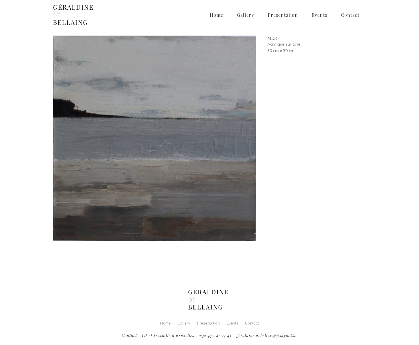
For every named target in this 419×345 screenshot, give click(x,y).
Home (165, 323)
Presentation (208, 323)
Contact (252, 323)
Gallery (184, 323)
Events (232, 323)
